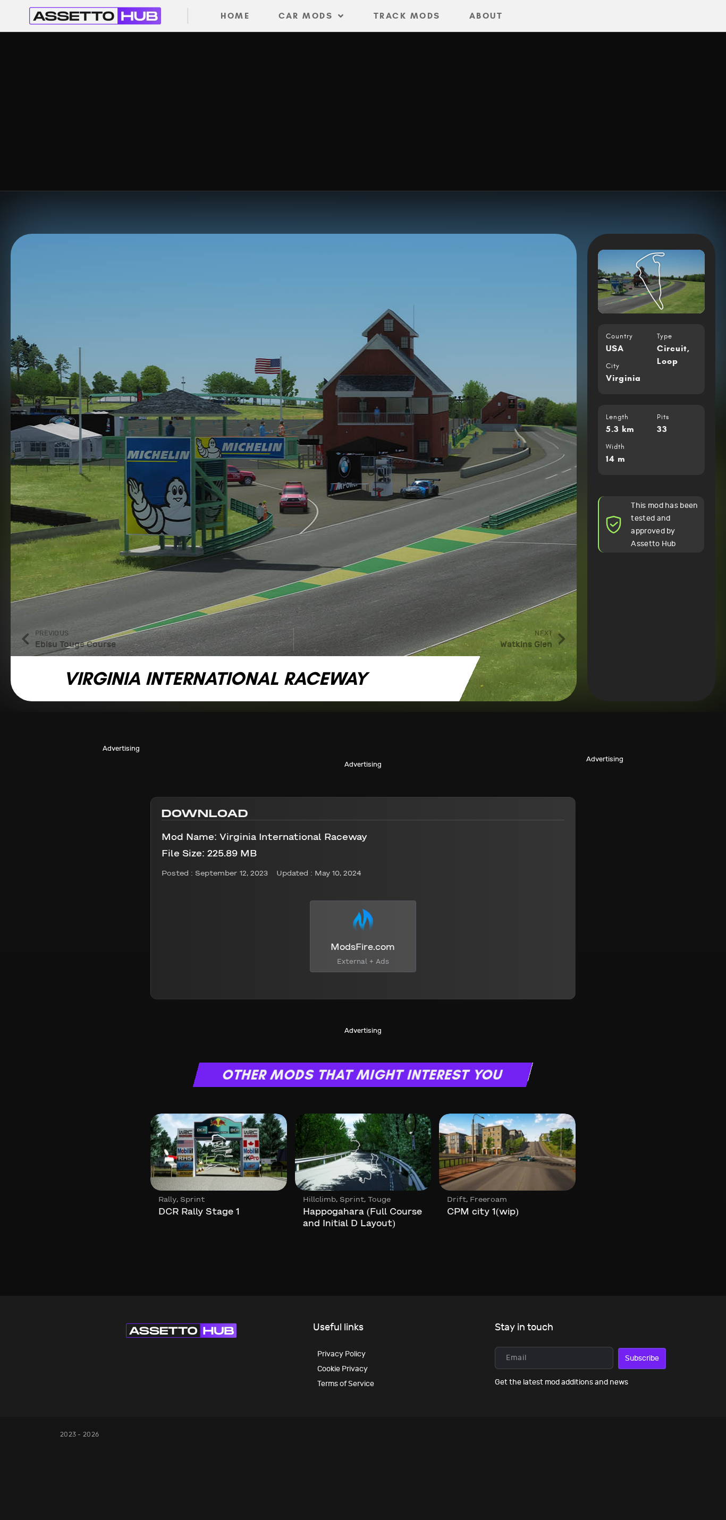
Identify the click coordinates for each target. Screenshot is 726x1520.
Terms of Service (345, 1383)
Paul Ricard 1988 (341, 1212)
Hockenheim (186, 1212)
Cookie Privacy (342, 1368)
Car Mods (305, 16)
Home (235, 16)
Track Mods (407, 16)
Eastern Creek (480, 1212)
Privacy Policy (341, 1353)
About (486, 16)
